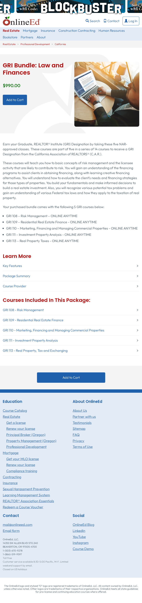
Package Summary (16, 276)
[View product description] (106, 94)
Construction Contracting (76, 30)
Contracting (12, 477)
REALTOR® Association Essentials (28, 501)
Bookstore (10, 37)
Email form (11, 530)
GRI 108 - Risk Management (23, 310)
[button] (131, 21)
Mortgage (30, 30)
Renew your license (20, 428)
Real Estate (11, 30)
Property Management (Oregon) (31, 440)
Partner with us (84, 416)
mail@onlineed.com (17, 524)
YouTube (79, 537)
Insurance (48, 30)
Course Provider (14, 286)
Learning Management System (26, 495)
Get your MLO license (22, 459)
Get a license (16, 422)
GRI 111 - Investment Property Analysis (30, 340)
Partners (27, 37)
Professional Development (35, 44)
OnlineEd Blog (83, 524)
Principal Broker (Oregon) (25, 434)
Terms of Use (83, 446)
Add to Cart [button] (14, 100)
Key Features (12, 266)
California (60, 44)
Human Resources (112, 30)
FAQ (76, 434)
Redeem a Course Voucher (23, 507)
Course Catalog (15, 410)
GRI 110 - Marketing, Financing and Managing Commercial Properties (53, 330)
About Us (80, 410)
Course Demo (83, 549)
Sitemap (79, 428)
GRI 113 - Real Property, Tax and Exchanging (35, 350)
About (41, 37)
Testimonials (82, 422)
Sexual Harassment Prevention (26, 489)
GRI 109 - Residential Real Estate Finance (33, 320)
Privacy (78, 440)
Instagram (81, 542)
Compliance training (21, 471)
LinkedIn (79, 530)
